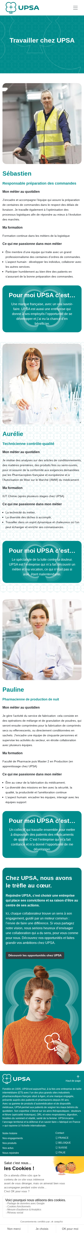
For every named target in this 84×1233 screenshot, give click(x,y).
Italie (61, 1152)
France (63, 1137)
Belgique (64, 1142)
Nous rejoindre (10, 1153)
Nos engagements (12, 1138)
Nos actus (7, 1148)
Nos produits (9, 1143)
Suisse (62, 1147)
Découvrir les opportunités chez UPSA (35, 955)
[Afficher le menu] (75, 8)
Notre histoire (9, 1133)
